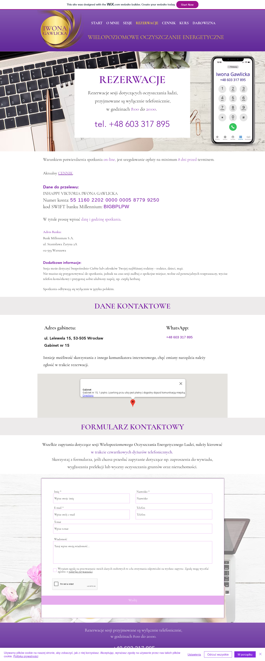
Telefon (141, 507)
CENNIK (65, 173)
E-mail (57, 507)
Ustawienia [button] (194, 654)
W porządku (245, 654)
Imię (56, 491)
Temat (57, 522)
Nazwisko (142, 491)
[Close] (260, 654)
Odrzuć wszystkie (218, 654)
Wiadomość (60, 539)
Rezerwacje (94, 630)
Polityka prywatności (25, 656)
